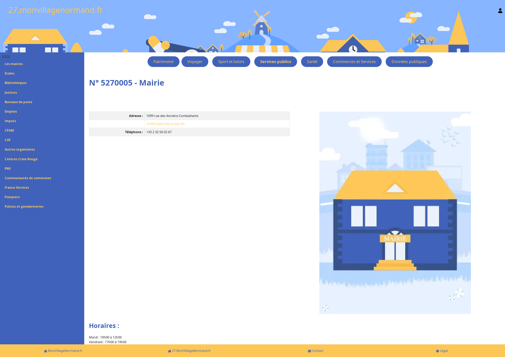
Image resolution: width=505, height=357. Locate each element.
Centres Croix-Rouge (21, 159)
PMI (8, 168)
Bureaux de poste (18, 102)
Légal (443, 351)
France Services (17, 187)
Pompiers (12, 197)
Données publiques (409, 61)
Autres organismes (20, 149)
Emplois (11, 111)
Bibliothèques (16, 83)
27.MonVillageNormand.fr (191, 351)
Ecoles (9, 73)
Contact (317, 351)
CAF (8, 140)
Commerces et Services (354, 61)
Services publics (275, 61)
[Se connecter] (500, 9)
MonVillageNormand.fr (64, 351)
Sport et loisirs (231, 61)
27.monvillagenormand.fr (55, 9)
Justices (11, 92)
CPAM (9, 130)
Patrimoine (163, 61)
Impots (10, 121)
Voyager (194, 61)
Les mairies (14, 64)
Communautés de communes (28, 178)
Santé (312, 61)
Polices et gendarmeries (24, 206)
